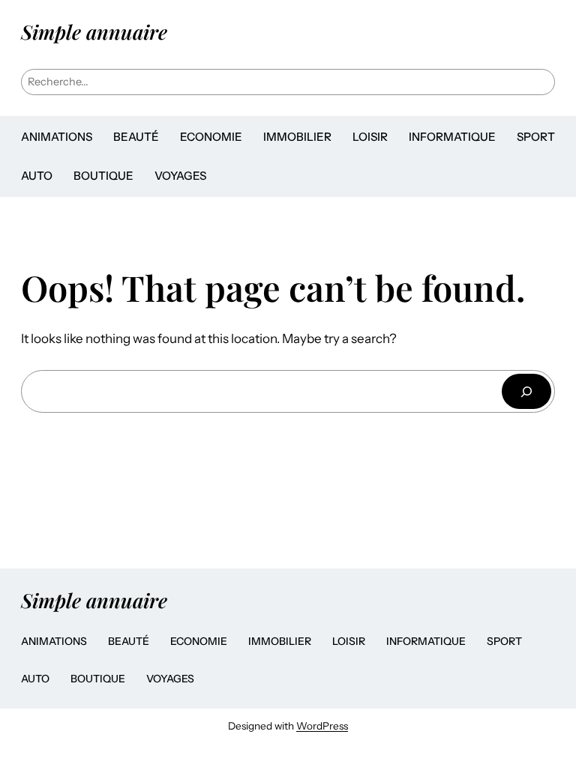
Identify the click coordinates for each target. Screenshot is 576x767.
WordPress (322, 726)
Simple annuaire (94, 31)
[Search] (526, 391)
